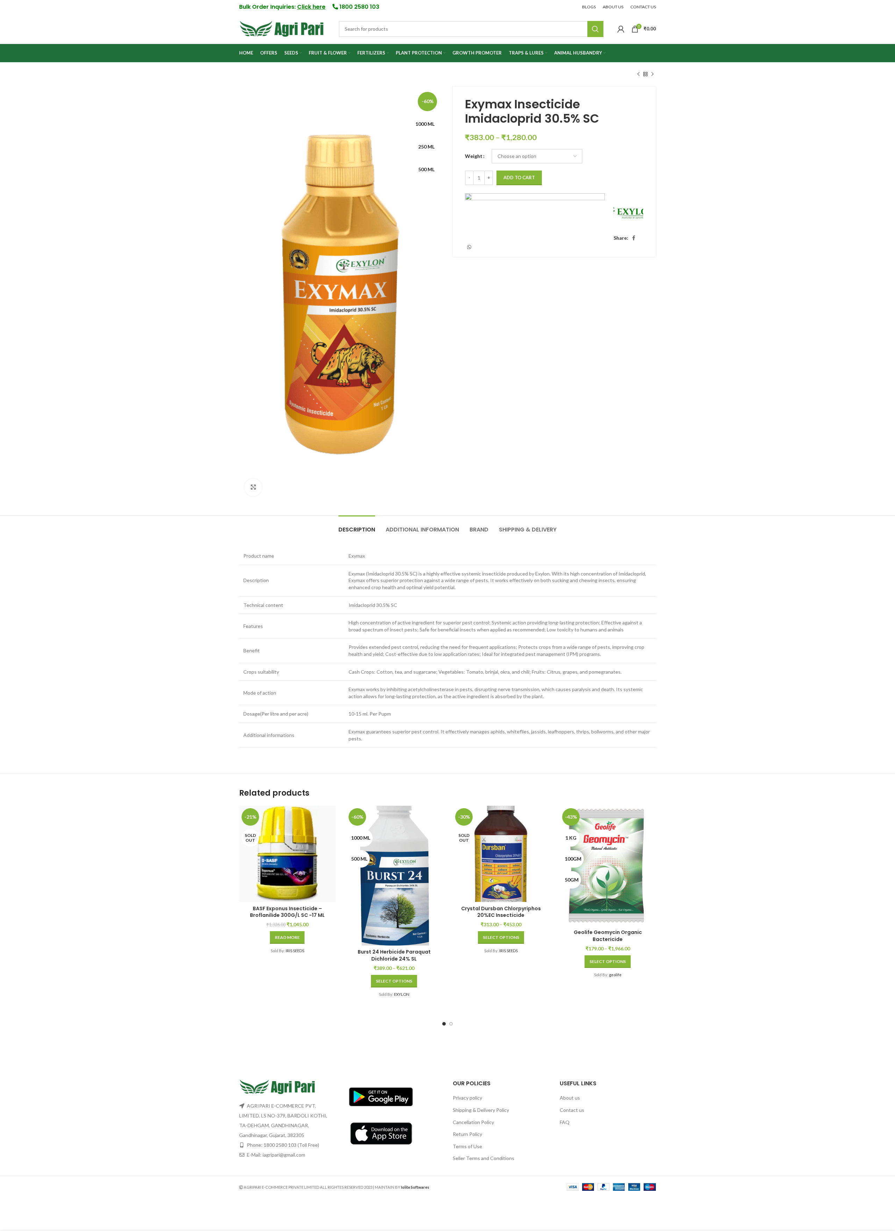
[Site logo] (282, 28)
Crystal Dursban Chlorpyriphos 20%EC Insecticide (501, 912)
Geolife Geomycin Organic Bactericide (608, 936)
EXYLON (401, 994)
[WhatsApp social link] (469, 247)
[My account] (621, 29)
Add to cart (519, 177)
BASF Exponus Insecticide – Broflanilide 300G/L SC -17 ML (287, 912)
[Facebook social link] (633, 237)
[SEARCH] (595, 29)
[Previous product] (638, 74)
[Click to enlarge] (253, 487)
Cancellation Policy (473, 1122)
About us (570, 1098)
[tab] (356, 526)
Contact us (572, 1110)
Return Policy (467, 1134)
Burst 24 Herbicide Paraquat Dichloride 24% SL (394, 955)
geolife (615, 974)
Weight (473, 156)
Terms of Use (467, 1146)
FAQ (565, 1122)
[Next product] (652, 74)
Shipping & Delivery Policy (481, 1110)
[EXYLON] (628, 212)
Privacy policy (467, 1098)
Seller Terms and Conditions (483, 1158)
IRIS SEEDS (295, 950)
